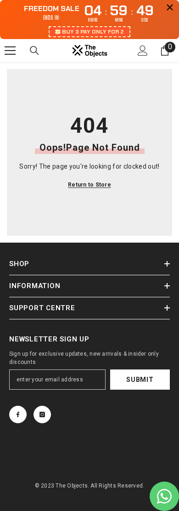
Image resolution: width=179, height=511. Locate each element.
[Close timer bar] (169, 7)
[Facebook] (18, 414)
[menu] (10, 50)
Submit (139, 379)
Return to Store (89, 185)
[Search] (34, 50)
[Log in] (143, 50)
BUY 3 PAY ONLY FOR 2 (93, 31)
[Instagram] (42, 414)
